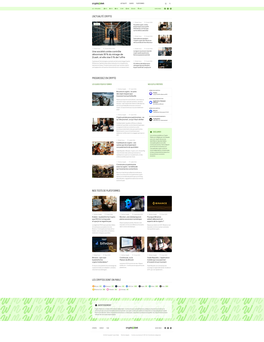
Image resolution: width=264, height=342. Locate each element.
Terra (165, 286)
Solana (120, 286)
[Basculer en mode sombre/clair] (166, 3)
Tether (154, 286)
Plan (108, 328)
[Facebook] (165, 9)
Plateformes (140, 3)
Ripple (144, 286)
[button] (170, 3)
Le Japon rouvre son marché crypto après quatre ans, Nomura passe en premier (142, 53)
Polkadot (113, 289)
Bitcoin (98, 286)
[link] (160, 92)
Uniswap (124, 289)
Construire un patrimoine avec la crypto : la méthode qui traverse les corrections (127, 166)
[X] (168, 9)
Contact (101, 328)
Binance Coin (100, 289)
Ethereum (109, 286)
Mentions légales (125, 335)
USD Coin (132, 286)
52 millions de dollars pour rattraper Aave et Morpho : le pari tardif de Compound (142, 65)
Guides (131, 3)
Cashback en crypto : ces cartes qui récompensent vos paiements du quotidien (127, 145)
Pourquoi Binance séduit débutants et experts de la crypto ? (155, 219)
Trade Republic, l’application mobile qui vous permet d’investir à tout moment (158, 259)
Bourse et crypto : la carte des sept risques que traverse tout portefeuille (126, 93)
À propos (94, 328)
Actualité (124, 3)
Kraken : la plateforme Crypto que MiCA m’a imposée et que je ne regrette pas (103, 219)
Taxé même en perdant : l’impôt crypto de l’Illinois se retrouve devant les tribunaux (142, 40)
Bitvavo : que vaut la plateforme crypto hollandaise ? (100, 259)
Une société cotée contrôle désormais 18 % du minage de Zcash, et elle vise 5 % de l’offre (108, 54)
